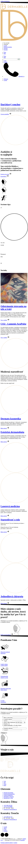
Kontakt (5, 62)
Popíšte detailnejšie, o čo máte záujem (12, 725)
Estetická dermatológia (12, 432)
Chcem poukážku (5, 114)
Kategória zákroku (8, 728)
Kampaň (6, 730)
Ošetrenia (6, 79)
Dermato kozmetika (11, 418)
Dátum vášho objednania (9, 722)
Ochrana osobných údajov (7, 842)
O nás (5, 60)
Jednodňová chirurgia (12, 596)
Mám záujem (4, 428)
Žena (5, 52)
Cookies (15, 842)
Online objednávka (5, 1)
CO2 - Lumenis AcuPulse (13, 323)
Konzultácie (4, 176)
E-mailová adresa (8, 719)
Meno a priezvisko (8, 717)
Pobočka (6, 724)
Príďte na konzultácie (6, 634)
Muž (5, 53)
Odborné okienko (8, 47)
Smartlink (22, 840)
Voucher (6, 48)
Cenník (5, 45)
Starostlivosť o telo (10, 519)
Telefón (5, 720)
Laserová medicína (10, 506)
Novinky (6, 49)
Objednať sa (21, 76)
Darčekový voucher (10, 104)
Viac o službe (4, 320)
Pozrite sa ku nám (5, 174)
